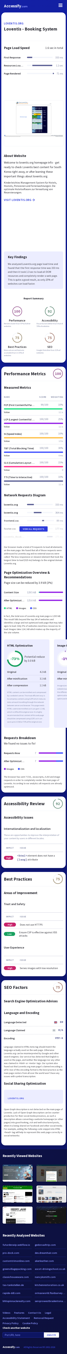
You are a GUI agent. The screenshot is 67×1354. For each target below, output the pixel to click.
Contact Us (34, 1312)
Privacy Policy (11, 1323)
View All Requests (33, 528)
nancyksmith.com (45, 1277)
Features (19, 1312)
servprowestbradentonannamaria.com (50, 1301)
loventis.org (13, 23)
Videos (6, 1312)
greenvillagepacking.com (17, 1269)
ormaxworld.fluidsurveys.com (50, 1293)
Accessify (15, 6)
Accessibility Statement (16, 1318)
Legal (48, 1312)
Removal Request (44, 1318)
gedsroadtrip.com (45, 1244)
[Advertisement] (33, 90)
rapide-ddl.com (11, 1293)
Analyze (51, 1334)
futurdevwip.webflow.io (16, 1244)
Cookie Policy (30, 1323)
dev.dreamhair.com (46, 1252)
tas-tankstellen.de (13, 1285)
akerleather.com (44, 1260)
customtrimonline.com (16, 1260)
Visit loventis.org (17, 200)
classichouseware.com (16, 1277)
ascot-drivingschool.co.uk (50, 1269)
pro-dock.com (11, 1252)
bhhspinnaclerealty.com (16, 1301)
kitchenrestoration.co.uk (49, 1285)
